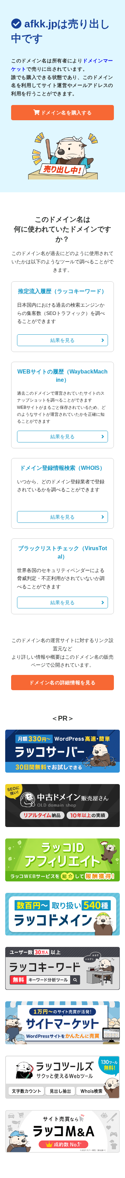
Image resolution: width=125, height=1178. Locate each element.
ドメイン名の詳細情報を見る (62, 682)
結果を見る (62, 340)
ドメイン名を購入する (66, 112)
